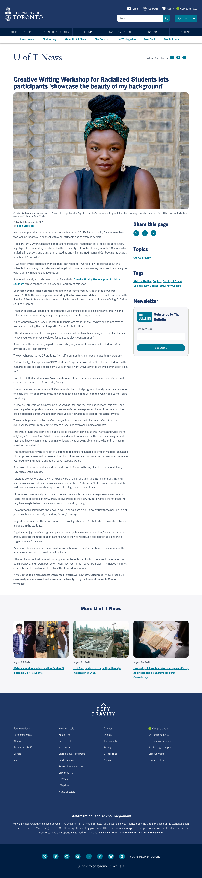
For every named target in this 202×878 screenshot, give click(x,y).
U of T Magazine (126, 39)
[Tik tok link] (100, 856)
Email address (144, 328)
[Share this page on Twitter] (136, 233)
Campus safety (156, 759)
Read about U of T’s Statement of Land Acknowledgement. (131, 832)
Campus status (188, 8)
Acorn (170, 8)
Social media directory (145, 856)
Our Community (142, 257)
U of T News (37, 57)
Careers (108, 734)
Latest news (27, 39)
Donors (153, 31)
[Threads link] (122, 856)
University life (66, 772)
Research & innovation (71, 766)
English (157, 281)
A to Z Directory (67, 791)
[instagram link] (184, 57)
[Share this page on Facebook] (145, 233)
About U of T (65, 734)
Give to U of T (66, 740)
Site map (108, 759)
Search (166, 18)
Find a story (49, 39)
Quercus (153, 8)
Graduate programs (69, 759)
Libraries (63, 778)
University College (170, 285)
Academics (64, 747)
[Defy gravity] (103, 708)
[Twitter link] (172, 57)
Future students (20, 31)
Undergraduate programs (72, 753)
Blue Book (150, 39)
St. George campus (159, 734)
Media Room (171, 39)
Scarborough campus (160, 747)
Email (136, 8)
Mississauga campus (160, 740)
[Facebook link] (178, 57)
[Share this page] (153, 233)
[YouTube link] (78, 856)
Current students (56, 31)
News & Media (66, 728)
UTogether (64, 785)
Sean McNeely (25, 225)
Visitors (186, 31)
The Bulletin (101, 39)
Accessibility (110, 740)
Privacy (107, 747)
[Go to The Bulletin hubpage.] (144, 317)
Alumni (89, 31)
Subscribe (161, 347)
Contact (108, 728)
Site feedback (111, 753)
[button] (186, 18)
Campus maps (156, 753)
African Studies (142, 281)
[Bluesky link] (111, 856)
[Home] (24, 14)
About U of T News (75, 39)
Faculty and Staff (121, 31)
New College (151, 285)
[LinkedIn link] (89, 856)
